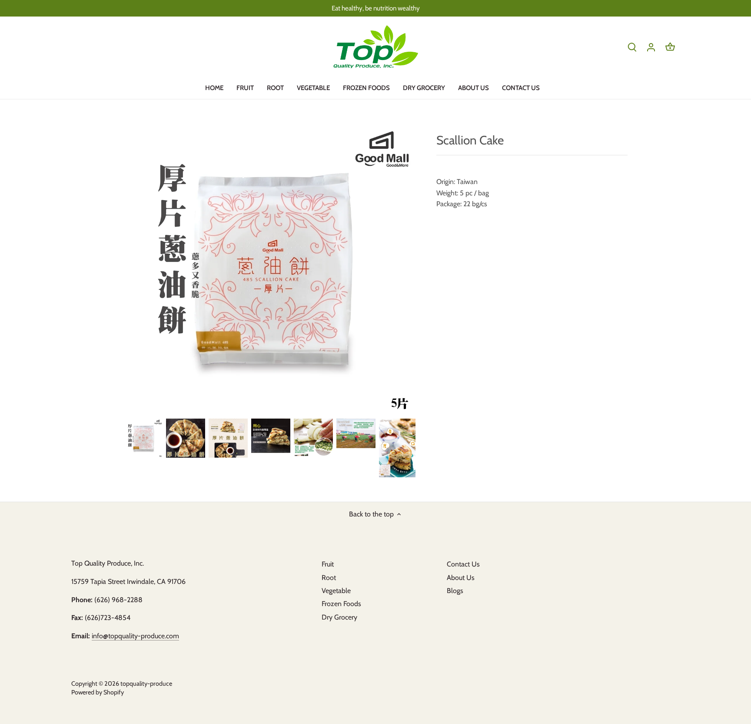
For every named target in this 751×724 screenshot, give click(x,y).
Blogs (455, 591)
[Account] (651, 47)
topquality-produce (146, 683)
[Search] (631, 47)
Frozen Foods (341, 604)
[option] (143, 438)
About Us (461, 577)
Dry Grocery (339, 617)
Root (329, 577)
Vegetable (336, 591)
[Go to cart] (670, 47)
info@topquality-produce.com (135, 636)
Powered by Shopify (97, 692)
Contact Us (463, 564)
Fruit (328, 564)
